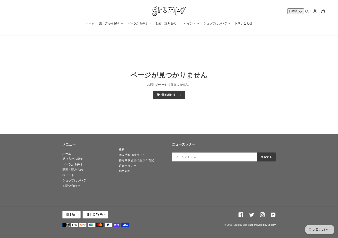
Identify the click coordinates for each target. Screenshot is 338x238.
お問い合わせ (71, 185)
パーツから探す (72, 164)
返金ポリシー (127, 165)
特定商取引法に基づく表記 (136, 160)
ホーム (66, 153)
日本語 (293, 11)
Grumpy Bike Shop (244, 225)
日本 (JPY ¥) (94, 214)
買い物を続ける (166, 94)
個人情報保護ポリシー (133, 155)
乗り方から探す (72, 158)
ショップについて (74, 180)
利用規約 (124, 171)
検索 (122, 149)
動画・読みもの (72, 169)
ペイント (68, 175)
